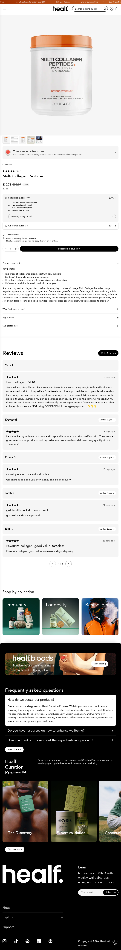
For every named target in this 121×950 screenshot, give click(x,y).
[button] (60, 171)
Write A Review (108, 353)
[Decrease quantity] (5, 248)
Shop (6, 908)
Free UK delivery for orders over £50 (21, 2)
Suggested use (10, 325)
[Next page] (68, 564)
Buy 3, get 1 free (107, 2)
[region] (60, 75)
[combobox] (62, 216)
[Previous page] (52, 564)
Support (8, 927)
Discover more (15, 849)
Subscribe (111, 892)
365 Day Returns (55, 2)
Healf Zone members (15, 241)
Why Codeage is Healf (14, 309)
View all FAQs (14, 749)
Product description (12, 263)
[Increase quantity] (15, 248)
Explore (8, 917)
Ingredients (8, 317)
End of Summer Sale (80, 2)
